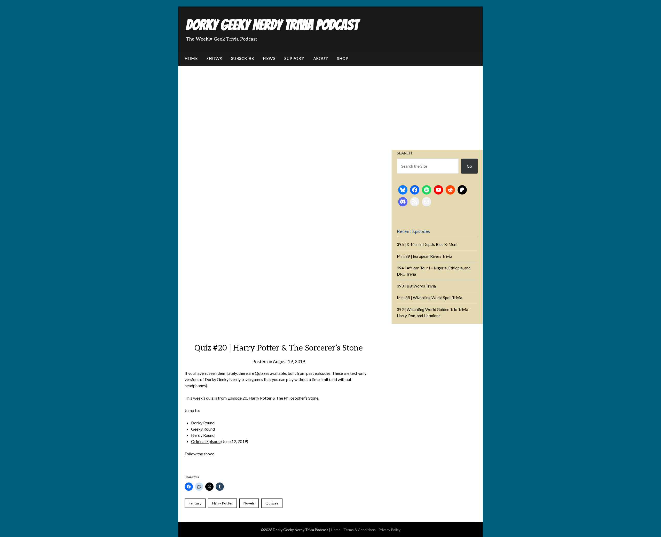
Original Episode (206, 441)
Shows (214, 58)
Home (191, 58)
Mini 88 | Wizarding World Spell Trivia (429, 297)
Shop (342, 58)
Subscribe (242, 58)
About (320, 58)
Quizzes (262, 373)
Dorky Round (203, 422)
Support (294, 58)
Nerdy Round (203, 435)
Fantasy (195, 503)
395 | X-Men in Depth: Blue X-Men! (427, 244)
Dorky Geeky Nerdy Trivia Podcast (272, 25)
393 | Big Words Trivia (416, 286)
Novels (249, 503)
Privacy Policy (389, 529)
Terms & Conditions (359, 529)
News (269, 58)
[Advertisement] (330, 104)
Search (404, 153)
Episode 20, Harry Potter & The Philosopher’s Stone (272, 397)
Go (469, 166)
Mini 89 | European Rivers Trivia (424, 256)
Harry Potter (222, 503)
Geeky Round (203, 428)
